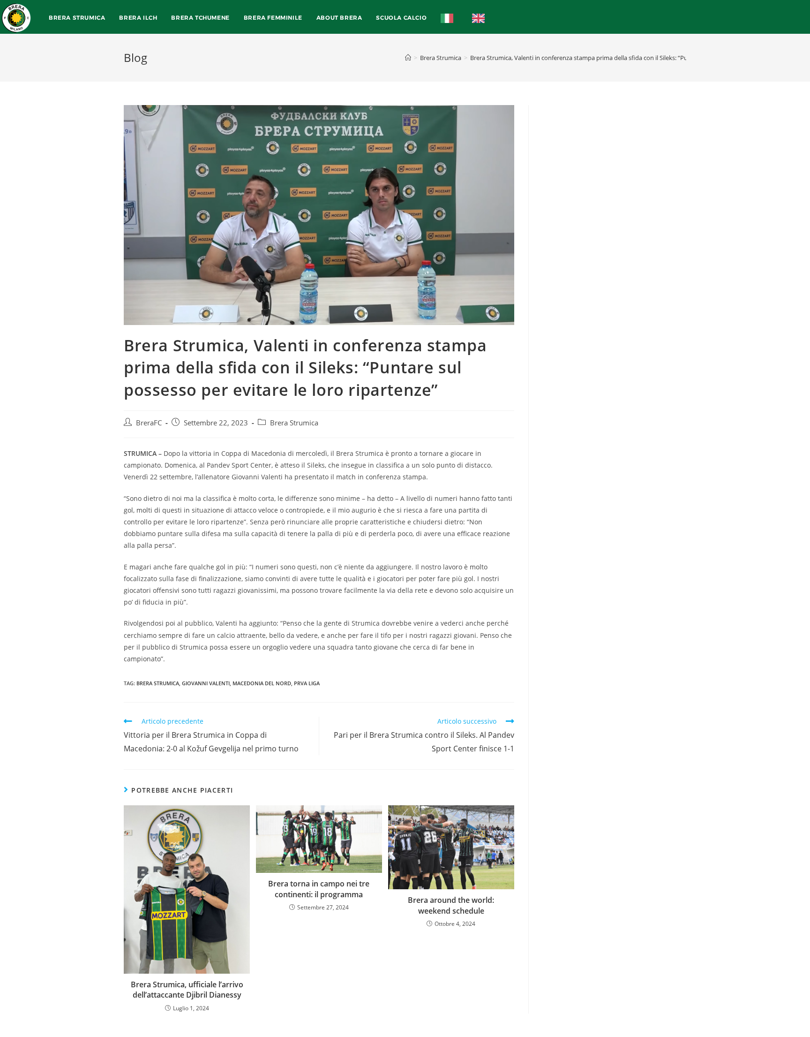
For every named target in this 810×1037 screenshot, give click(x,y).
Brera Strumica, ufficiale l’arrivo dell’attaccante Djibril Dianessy (187, 989)
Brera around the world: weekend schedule (451, 905)
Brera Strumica (294, 422)
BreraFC (149, 422)
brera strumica (157, 683)
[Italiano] (449, 17)
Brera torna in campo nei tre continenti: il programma (318, 888)
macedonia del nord (261, 683)
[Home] (408, 57)
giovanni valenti (206, 683)
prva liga (307, 683)
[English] (480, 17)
